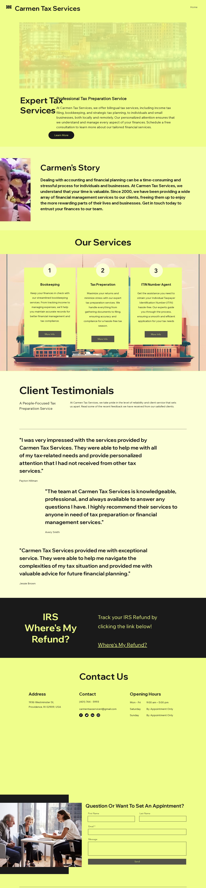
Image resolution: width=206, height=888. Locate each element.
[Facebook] (81, 715)
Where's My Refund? (122, 644)
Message (92, 839)
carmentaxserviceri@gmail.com (98, 708)
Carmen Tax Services (47, 8)
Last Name (145, 813)
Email (91, 826)
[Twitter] (87, 715)
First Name (93, 813)
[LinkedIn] (92, 715)
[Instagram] (98, 715)
